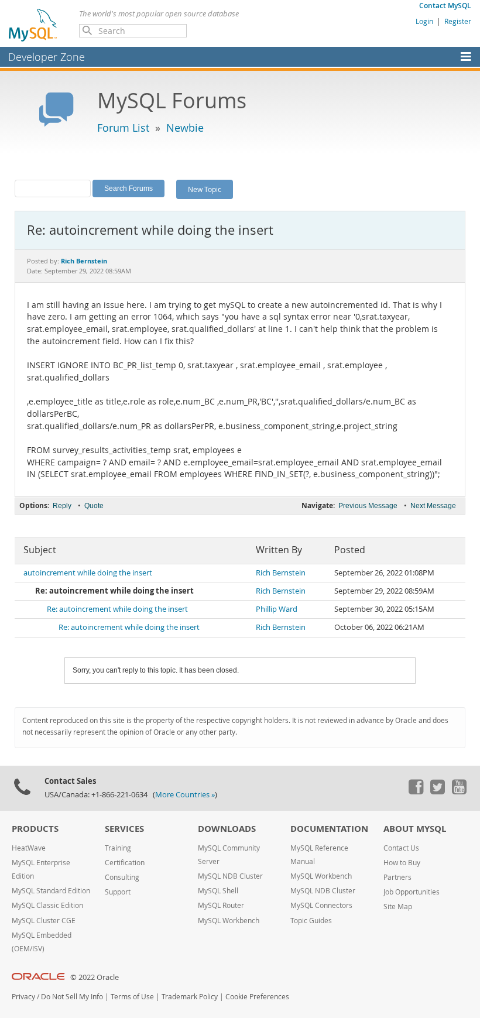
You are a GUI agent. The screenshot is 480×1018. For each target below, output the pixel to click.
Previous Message (367, 506)
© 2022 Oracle (94, 977)
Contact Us (401, 848)
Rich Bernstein (281, 573)
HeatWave (29, 848)
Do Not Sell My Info (72, 996)
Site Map (397, 906)
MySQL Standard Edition (51, 890)
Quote (94, 506)
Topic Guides (311, 920)
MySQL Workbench (228, 920)
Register (457, 21)
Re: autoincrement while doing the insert (117, 609)
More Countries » (185, 795)
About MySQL (414, 828)
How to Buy (401, 862)
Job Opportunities (411, 891)
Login (424, 21)
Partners (397, 877)
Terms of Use (132, 996)
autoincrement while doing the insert (87, 573)
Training (118, 848)
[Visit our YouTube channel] (459, 791)
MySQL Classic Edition (47, 905)
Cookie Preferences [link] (257, 996)
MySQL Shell (218, 890)
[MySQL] (33, 24)
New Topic (204, 189)
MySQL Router (221, 905)
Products (35, 828)
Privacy (23, 996)
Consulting (122, 877)
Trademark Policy (190, 996)
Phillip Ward (276, 609)
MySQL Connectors (321, 905)
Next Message (433, 506)
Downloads (227, 828)
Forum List (123, 128)
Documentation (329, 828)
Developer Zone (46, 57)
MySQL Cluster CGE (44, 920)
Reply (62, 506)
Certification (125, 862)
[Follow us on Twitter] (437, 791)
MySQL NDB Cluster (230, 876)
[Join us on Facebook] (415, 791)
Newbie (185, 128)
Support (118, 891)
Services (124, 828)
